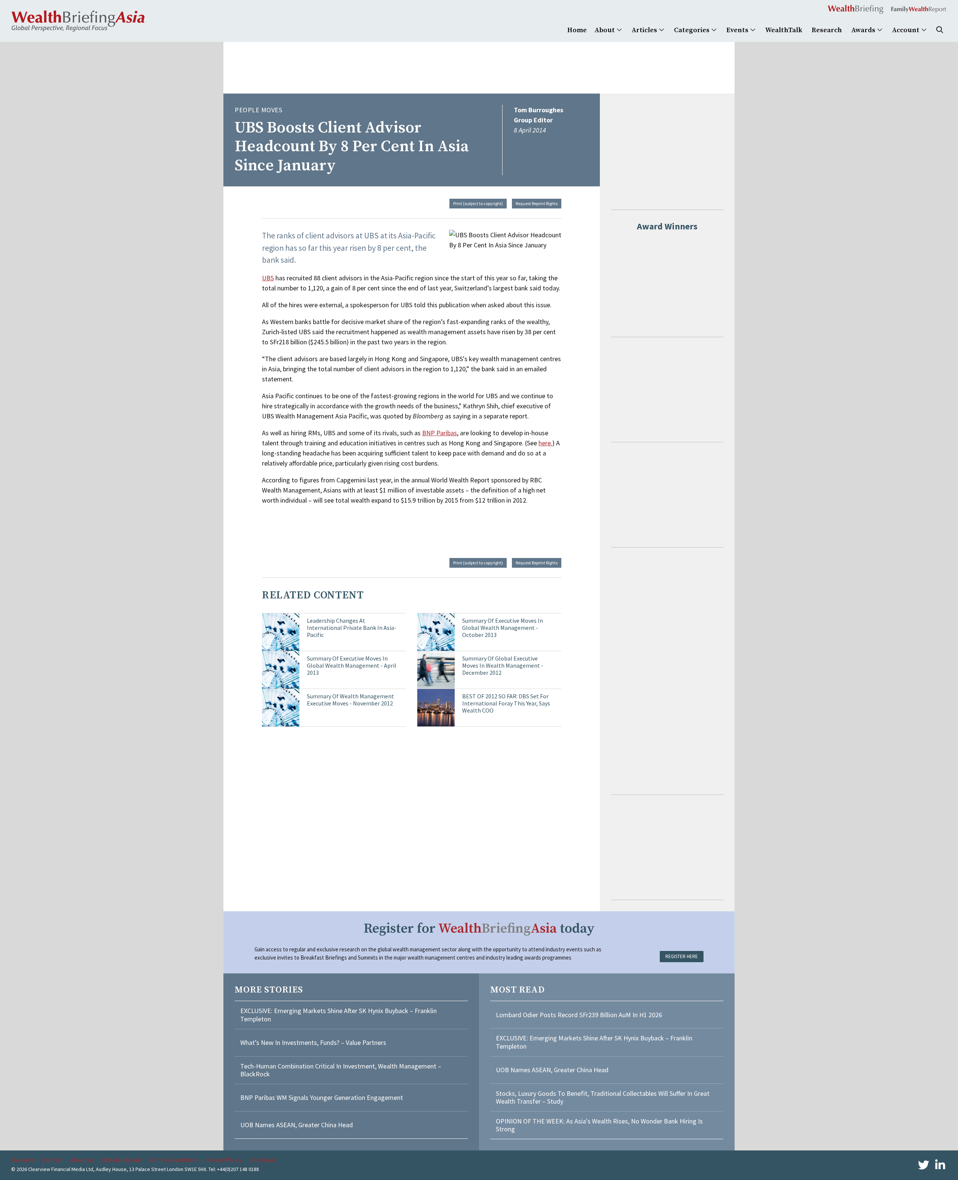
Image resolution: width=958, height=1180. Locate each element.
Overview (22, 1160)
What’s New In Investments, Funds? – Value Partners (313, 1042)
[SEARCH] (940, 30)
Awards (864, 30)
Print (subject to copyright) (478, 203)
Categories (692, 30)
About (605, 30)
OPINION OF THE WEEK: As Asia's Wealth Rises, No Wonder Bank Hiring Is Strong (599, 1125)
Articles (645, 30)
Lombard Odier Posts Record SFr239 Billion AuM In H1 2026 (579, 1014)
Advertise (82, 1160)
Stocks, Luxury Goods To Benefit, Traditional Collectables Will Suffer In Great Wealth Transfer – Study (603, 1097)
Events (738, 30)
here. (545, 443)
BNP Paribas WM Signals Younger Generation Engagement (321, 1097)
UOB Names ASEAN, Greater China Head (296, 1124)
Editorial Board (121, 1160)
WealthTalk (783, 30)
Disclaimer (262, 1160)
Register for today (479, 928)
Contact (52, 1160)
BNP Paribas (439, 433)
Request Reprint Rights (537, 203)
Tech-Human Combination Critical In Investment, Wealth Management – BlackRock (340, 1070)
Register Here (681, 956)
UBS (268, 278)
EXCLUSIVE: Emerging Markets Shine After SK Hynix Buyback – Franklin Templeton (338, 1014)
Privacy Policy (223, 1160)
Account (906, 30)
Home (577, 30)
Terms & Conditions (173, 1160)
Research (827, 30)
